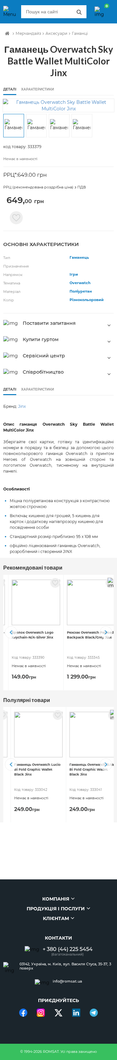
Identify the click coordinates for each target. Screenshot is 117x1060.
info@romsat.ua (67, 981)
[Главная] (7, 33)
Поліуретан (81, 291)
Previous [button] (11, 632)
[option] (58, 105)
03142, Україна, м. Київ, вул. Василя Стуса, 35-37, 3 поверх (65, 966)
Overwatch (80, 283)
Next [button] (106, 632)
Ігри (74, 274)
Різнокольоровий (87, 299)
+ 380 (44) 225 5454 (68, 949)
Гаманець (79, 257)
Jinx (22, 406)
